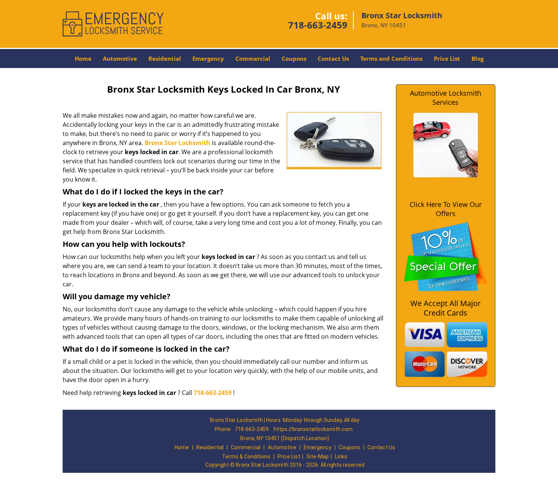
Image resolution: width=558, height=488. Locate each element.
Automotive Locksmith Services (445, 97)
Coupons (294, 58)
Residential (164, 58)
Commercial (252, 58)
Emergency (208, 58)
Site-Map (317, 456)
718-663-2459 (317, 25)
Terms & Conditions (246, 456)
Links (341, 456)
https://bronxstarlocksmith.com (313, 429)
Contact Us (333, 58)
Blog (477, 58)
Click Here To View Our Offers (446, 209)
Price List (447, 58)
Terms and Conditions (391, 58)
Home (83, 58)
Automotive (120, 58)
